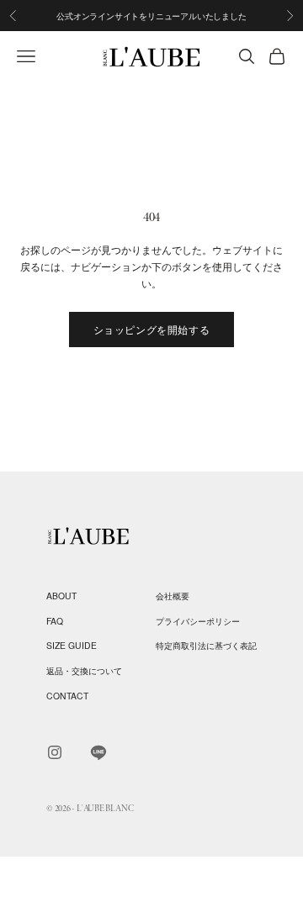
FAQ (54, 620)
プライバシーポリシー (198, 620)
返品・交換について (84, 670)
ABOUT (61, 595)
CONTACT (67, 695)
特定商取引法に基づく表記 (206, 645)
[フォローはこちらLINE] (98, 752)
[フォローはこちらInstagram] (54, 752)
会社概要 (172, 595)
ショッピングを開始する (151, 329)
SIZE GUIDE (71, 645)
